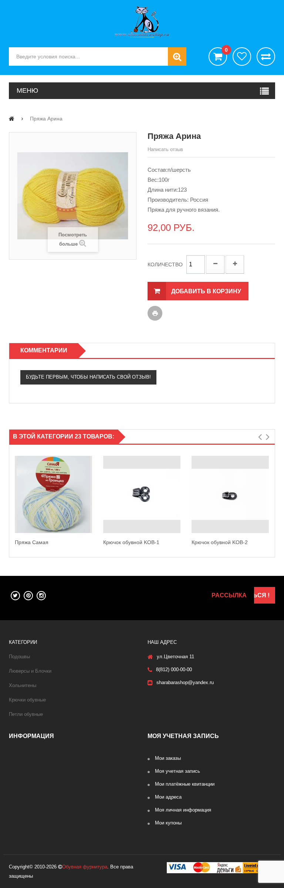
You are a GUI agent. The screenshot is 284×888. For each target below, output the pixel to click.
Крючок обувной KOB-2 (220, 542)
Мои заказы (168, 758)
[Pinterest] (28, 595)
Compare (91, 502)
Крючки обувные (27, 700)
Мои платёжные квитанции (184, 784)
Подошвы (19, 656)
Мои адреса (168, 797)
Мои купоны (168, 823)
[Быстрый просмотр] (16, 494)
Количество (165, 264)
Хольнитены (22, 685)
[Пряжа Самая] (53, 494)
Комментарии (43, 350)
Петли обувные (26, 714)
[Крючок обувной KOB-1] (141, 494)
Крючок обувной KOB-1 (131, 542)
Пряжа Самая (31, 542)
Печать (155, 313)
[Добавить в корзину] (91, 486)
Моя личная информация (183, 810)
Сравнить (266, 56)
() (226, 50)
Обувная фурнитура (84, 867)
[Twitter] (15, 595)
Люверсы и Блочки (30, 671)
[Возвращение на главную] (11, 118)
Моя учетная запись (177, 771)
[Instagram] (41, 595)
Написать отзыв (165, 149)
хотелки (242, 56)
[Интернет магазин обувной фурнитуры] (142, 22)
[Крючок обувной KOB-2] (230, 494)
